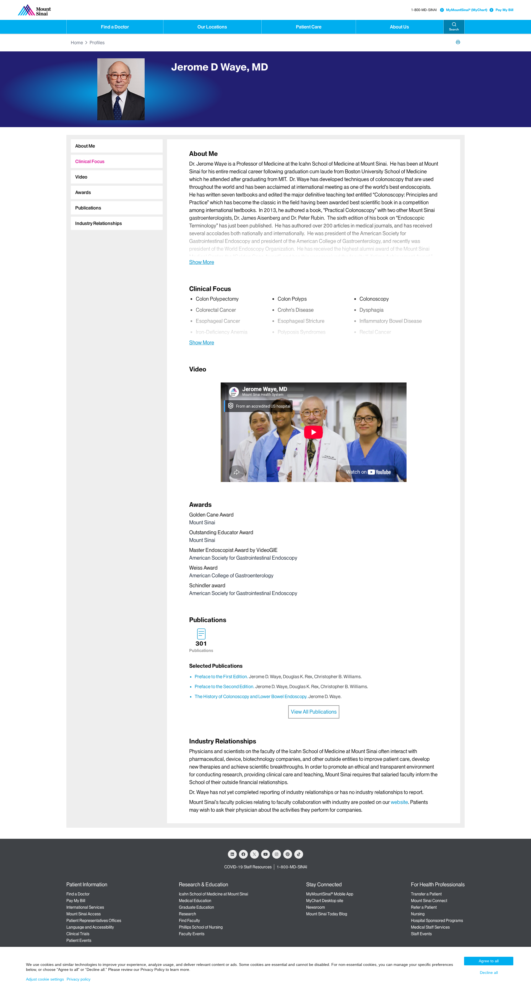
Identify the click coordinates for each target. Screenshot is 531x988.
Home (77, 42)
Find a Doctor (115, 27)
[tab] (117, 146)
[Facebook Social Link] (243, 854)
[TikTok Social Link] (298, 854)
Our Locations (212, 27)
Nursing (418, 913)
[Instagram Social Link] (276, 854)
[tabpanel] (313, 207)
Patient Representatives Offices (93, 920)
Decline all (489, 972)
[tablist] (114, 182)
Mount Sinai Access (83, 913)
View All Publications (314, 712)
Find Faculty (189, 920)
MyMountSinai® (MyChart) (466, 10)
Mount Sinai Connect (429, 900)
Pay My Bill (504, 10)
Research (187, 913)
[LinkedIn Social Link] (232, 854)
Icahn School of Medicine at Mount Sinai (213, 894)
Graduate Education (196, 907)
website (399, 802)
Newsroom (315, 907)
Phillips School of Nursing (201, 927)
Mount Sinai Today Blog (326, 913)
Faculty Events (191, 933)
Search (454, 29)
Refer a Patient (424, 907)
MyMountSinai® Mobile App (329, 894)
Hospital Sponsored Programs (437, 920)
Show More (201, 262)
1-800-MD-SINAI (424, 10)
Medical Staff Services (430, 927)
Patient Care (308, 27)
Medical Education (195, 900)
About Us (399, 27)
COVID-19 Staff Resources (248, 866)
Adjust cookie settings (45, 979)
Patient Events (78, 940)
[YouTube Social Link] (265, 854)
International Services (85, 907)
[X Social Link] (254, 854)
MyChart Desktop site (324, 900)
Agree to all (489, 961)
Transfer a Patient (426, 894)
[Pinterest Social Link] (287, 854)
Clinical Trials (77, 933)
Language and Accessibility (90, 927)
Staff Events (421, 933)
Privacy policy (78, 979)
